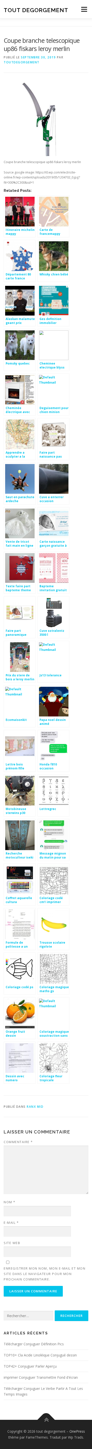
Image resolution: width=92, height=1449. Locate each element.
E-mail (11, 1222)
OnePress (77, 1431)
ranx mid (35, 1107)
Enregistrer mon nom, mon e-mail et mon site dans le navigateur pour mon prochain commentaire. (44, 1273)
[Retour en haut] (46, 1420)
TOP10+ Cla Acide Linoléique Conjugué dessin (40, 1355)
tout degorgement (36, 9)
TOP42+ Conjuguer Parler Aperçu (30, 1366)
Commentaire (18, 1142)
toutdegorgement (21, 62)
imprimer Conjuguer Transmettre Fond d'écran (41, 1377)
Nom (9, 1202)
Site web (12, 1243)
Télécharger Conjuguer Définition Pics (34, 1344)
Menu (84, 9)
